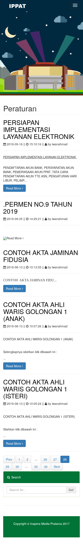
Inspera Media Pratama (46, 523)
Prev (9, 459)
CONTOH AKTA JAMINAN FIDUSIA (40, 256)
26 (45, 459)
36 (45, 466)
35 (36, 466)
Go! (71, 490)
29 (7, 466)
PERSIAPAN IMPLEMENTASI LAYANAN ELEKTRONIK (38, 129)
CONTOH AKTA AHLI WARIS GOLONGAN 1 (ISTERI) (35, 388)
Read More (14, 188)
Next (57, 466)
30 (17, 466)
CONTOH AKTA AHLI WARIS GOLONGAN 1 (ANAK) (35, 311)
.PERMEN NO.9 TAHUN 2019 (37, 207)
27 (55, 459)
